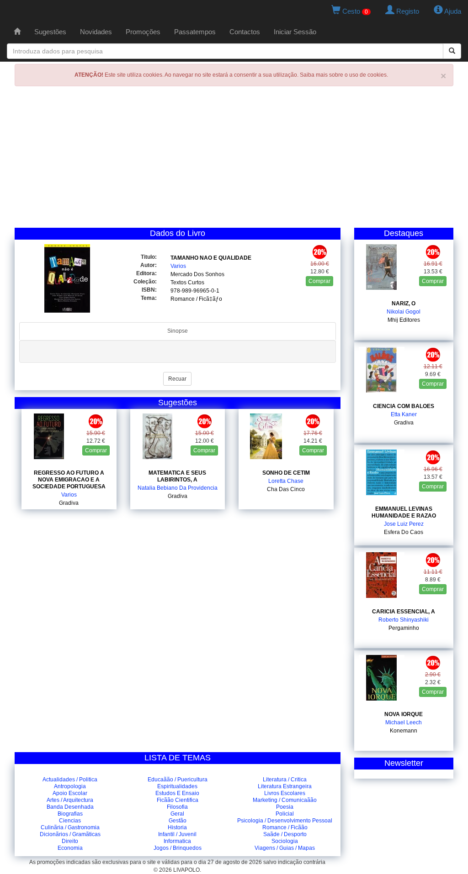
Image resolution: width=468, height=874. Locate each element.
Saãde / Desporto (285, 834)
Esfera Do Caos (403, 532)
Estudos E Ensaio (177, 793)
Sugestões (50, 32)
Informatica (177, 841)
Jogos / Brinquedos (178, 848)
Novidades (96, 32)
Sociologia (284, 841)
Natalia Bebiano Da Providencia (178, 488)
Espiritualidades (177, 786)
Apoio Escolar (70, 793)
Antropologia (70, 786)
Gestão (177, 820)
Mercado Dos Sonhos (197, 274)
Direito (70, 841)
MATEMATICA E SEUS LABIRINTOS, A (177, 476)
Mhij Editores (404, 320)
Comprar (319, 281)
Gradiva (69, 503)
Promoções (143, 32)
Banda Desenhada (70, 807)
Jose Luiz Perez (404, 524)
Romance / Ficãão (285, 827)
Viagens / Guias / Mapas (285, 848)
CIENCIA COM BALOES (403, 406)
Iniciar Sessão (295, 32)
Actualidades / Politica (70, 779)
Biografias (70, 814)
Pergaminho (403, 628)
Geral (177, 814)
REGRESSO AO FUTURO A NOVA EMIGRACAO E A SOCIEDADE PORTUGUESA (69, 480)
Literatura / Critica (285, 779)
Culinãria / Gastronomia (70, 827)
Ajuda (452, 11)
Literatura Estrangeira (285, 786)
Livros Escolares (284, 793)
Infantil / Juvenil (177, 834)
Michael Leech (403, 722)
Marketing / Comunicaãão (285, 800)
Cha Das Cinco (286, 489)
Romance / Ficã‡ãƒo (196, 299)
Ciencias (70, 820)
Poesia (284, 807)
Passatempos (195, 32)
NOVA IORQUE (403, 714)
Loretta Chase (285, 481)
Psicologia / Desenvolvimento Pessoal (284, 820)
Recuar (177, 379)
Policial (285, 814)
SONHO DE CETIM (286, 473)
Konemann (403, 730)
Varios (178, 266)
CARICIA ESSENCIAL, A (403, 611)
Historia (177, 827)
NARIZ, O (403, 303)
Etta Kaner (404, 414)
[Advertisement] (234, 159)
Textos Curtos (187, 282)
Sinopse (177, 331)
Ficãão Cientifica (177, 800)
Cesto (354, 11)
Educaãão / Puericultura (177, 779)
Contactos (244, 32)
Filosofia (177, 807)
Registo (406, 11)
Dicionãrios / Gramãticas (70, 834)
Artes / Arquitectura (70, 800)
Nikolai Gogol (403, 312)
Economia (70, 848)
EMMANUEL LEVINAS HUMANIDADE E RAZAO (404, 512)
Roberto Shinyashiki (403, 620)
